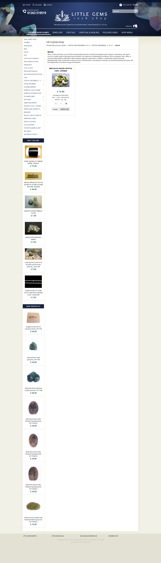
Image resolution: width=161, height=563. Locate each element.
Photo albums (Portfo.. (31, 62)
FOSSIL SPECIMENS (30, 84)
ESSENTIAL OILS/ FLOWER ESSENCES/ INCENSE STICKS (32, 91)
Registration (28, 65)
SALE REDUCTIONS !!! (30, 134)
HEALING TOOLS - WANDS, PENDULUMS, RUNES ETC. (32, 107)
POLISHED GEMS (110, 32)
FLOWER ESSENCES (30, 87)
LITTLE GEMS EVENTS (30, 536)
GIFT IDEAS (27, 100)
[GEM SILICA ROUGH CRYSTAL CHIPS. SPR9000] (61, 88)
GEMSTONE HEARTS (30, 103)
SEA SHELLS (27, 131)
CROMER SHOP (113, 536)
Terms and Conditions (31, 58)
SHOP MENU (127, 32)
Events (26, 52)
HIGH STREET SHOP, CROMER (30, 40)
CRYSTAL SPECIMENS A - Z (32, 81)
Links (25, 77)
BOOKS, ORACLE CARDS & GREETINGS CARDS (32, 116)
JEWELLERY (57, 32)
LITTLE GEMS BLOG (58, 536)
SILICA (117, 45)
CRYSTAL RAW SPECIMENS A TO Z (79, 45)
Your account (28, 68)
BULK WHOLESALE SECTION (33, 74)
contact (49, 5)
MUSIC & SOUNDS (30, 122)
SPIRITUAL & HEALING (89, 32)
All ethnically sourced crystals (56, 45)
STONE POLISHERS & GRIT (32, 128)
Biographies (28, 46)
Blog (25, 49)
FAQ (25, 55)
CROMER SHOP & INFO (38, 32)
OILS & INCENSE (29, 125)
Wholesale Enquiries (30, 71)
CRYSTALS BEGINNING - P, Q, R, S (102, 45)
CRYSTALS (70, 32)
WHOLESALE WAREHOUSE (88, 536)
